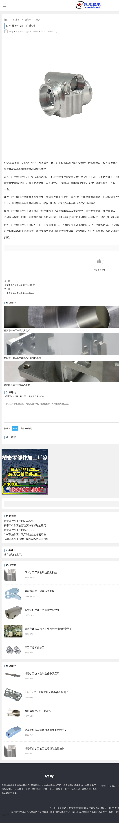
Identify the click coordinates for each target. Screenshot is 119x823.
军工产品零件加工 (34, 647)
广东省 (16, 19)
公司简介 (111, 786)
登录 (15, 428)
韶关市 (28, 19)
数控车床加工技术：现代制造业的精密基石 (48, 628)
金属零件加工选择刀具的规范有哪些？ (46, 729)
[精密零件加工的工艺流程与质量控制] (13, 751)
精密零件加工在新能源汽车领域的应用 (22, 357)
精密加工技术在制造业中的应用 (42, 673)
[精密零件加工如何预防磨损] (13, 594)
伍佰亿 (5, 815)
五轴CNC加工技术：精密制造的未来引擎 (26, 539)
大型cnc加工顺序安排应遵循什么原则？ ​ (48, 692)
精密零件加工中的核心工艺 (17, 385)
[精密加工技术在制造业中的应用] (13, 676)
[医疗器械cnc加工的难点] (13, 713)
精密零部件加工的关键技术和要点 (19, 285)
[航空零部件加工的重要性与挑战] (13, 612)
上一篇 (7, 281)
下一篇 (7, 289)
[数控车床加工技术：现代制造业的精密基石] (13, 631)
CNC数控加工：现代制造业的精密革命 (25, 534)
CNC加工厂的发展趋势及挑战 (41, 572)
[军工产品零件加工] (13, 650)
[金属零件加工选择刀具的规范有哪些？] (13, 732)
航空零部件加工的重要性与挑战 (42, 610)
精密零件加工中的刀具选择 (17, 330)
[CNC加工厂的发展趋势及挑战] (13, 575)
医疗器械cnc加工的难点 (38, 711)
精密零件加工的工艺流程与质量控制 (44, 748)
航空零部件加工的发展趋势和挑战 (19, 293)
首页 (6, 19)
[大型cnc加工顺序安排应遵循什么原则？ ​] (13, 694)
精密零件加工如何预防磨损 (39, 591)
